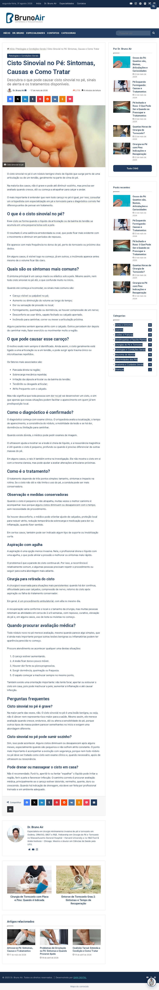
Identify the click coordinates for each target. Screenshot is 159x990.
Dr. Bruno (18, 33)
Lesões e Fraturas (124, 334)
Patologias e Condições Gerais (31, 49)
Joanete (119, 330)
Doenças (119, 369)
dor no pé (56, 395)
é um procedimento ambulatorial (36, 601)
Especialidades (67, 3)
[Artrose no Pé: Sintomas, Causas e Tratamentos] (21, 937)
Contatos (81, 3)
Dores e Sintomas (124, 325)
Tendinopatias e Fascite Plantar (131, 339)
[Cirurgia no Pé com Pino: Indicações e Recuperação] (121, 148)
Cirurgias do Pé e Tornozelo (129, 344)
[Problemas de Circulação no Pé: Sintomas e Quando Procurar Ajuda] (54, 937)
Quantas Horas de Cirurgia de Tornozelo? (142, 129)
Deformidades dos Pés (126, 359)
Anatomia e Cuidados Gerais (129, 364)
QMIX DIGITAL (79, 977)
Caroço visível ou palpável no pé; (31, 295)
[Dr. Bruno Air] (25, 18)
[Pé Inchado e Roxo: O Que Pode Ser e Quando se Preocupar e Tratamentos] (121, 107)
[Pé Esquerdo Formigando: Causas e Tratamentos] (121, 86)
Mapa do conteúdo (79, 986)
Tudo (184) (132, 168)
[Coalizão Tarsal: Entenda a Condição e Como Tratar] (87, 937)
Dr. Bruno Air (50, 3)
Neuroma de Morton (125, 354)
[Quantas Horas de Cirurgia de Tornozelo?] (121, 131)
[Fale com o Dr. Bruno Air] (151, 982)
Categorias (68, 33)
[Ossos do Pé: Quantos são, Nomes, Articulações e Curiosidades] (121, 62)
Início (38, 3)
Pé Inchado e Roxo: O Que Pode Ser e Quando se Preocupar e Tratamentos (142, 109)
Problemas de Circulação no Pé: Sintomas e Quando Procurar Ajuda (53, 951)
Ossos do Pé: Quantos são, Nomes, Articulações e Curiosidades (140, 64)
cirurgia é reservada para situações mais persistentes (38, 585)
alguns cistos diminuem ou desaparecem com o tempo (65, 504)
